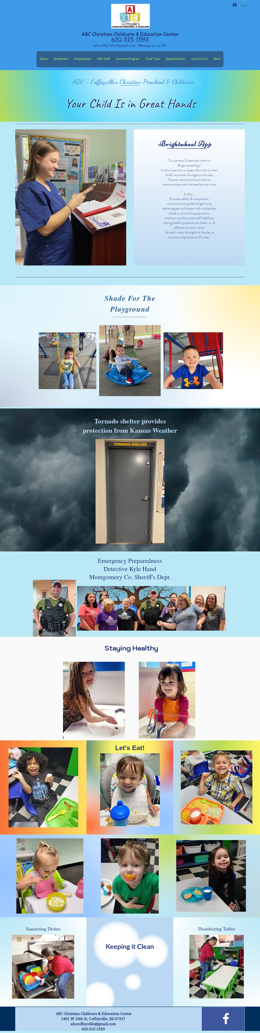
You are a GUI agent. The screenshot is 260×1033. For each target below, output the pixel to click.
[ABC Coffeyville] (226, 1018)
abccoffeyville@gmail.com (115, 45)
